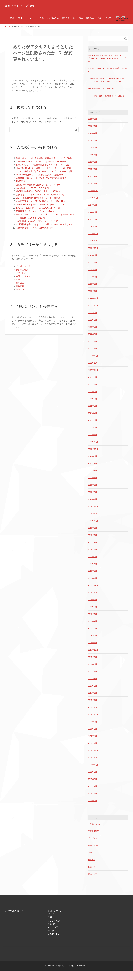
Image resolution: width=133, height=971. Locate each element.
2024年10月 (93, 198)
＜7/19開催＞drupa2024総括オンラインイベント (38, 221)
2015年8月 (92, 779)
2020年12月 (93, 442)
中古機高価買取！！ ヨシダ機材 (101, 88)
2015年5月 (92, 801)
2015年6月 (92, 793)
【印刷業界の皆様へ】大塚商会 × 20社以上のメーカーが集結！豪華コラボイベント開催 (107, 79)
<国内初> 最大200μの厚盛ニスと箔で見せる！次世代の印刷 (43, 168)
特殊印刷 (66, 18)
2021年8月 (92, 384)
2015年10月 (93, 765)
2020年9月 (92, 456)
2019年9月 (92, 528)
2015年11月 (93, 757)
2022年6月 (92, 334)
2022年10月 (93, 305)
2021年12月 (93, 356)
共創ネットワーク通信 (19, 6)
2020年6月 (92, 471)
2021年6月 (92, 399)
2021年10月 (93, 370)
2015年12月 (93, 750)
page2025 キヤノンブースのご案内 (32, 188)
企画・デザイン (17, 18)
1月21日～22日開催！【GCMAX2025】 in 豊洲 (38, 208)
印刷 (42, 18)
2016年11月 (93, 707)
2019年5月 (92, 557)
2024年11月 (93, 191)
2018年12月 (93, 585)
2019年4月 (92, 564)
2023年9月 (92, 255)
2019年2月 (92, 578)
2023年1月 (92, 291)
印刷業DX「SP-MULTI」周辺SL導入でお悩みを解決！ (41, 178)
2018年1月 (92, 643)
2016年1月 (92, 743)
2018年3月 (92, 628)
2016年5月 (92, 729)
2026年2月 (92, 148)
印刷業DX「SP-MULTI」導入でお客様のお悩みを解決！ (42, 161)
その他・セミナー (105, 18)
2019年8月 (92, 535)
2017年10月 (93, 650)
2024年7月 (92, 205)
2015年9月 (92, 772)
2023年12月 (93, 234)
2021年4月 (92, 413)
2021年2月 (92, 427)
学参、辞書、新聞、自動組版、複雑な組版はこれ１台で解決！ (45, 158)
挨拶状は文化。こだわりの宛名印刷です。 (35, 228)
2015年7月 (92, 786)
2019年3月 (92, 571)
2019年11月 (93, 514)
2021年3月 (92, 420)
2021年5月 (92, 406)
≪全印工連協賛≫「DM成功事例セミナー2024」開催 (40, 201)
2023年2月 (92, 284)
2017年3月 (92, 693)
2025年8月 (92, 169)
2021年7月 (92, 392)
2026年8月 (92, 119)
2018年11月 (93, 592)
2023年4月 (92, 270)
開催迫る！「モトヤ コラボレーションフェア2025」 (40, 195)
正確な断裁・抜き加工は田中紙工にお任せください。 (41, 204)
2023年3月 (92, 277)
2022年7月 (92, 327)
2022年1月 (92, 348)
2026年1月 (92, 155)
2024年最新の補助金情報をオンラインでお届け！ (39, 198)
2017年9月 (92, 657)
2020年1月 (92, 499)
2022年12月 (93, 298)
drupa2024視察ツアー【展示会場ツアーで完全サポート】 (43, 175)
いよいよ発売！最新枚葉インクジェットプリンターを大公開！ (45, 171)
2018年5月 (92, 614)
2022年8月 (92, 320)
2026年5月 (92, 126)
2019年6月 (92, 549)
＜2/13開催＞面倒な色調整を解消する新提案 (106, 96)
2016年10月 (93, 714)
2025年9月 (92, 162)
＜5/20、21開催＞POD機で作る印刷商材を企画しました (107, 69)
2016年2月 (92, 736)
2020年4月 (92, 478)
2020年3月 (92, 485)
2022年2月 (92, 341)
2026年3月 (92, 140)
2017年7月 (92, 671)
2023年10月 (93, 248)
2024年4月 (92, 219)
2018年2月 (92, 636)
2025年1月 (92, 183)
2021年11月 (93, 363)
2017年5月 (92, 686)
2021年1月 (92, 435)
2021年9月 (92, 377)
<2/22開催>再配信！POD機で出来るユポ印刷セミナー (41, 191)
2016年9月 (92, 722)
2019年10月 (93, 521)
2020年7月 (92, 463)
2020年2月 (92, 492)
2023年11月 (93, 241)
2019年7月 (92, 542)
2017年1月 (92, 700)
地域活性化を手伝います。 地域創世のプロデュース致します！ (45, 224)
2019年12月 (93, 506)
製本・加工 (78, 18)
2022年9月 (92, 313)
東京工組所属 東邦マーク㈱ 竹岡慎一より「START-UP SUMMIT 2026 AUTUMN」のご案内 (107, 58)
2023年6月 (92, 262)
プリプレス (32, 18)
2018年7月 (92, 607)
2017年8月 (92, 664)
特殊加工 (90, 18)
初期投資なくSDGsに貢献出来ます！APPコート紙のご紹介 (44, 165)
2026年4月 (92, 133)
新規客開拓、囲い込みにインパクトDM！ (35, 211)
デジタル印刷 (53, 18)
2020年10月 (93, 449)
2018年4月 (92, 621)
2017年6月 (92, 679)
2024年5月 (92, 212)
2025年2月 (92, 176)
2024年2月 (92, 227)
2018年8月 (92, 600)
